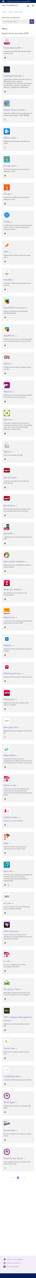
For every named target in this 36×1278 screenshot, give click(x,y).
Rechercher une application (11, 17)
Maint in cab (10, 785)
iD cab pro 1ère (12, 989)
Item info (8, 871)
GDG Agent (10, 1102)
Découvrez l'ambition (13, 1263)
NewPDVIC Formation (15, 307)
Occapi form (10, 166)
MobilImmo (10, 617)
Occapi (7, 194)
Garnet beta (10, 1130)
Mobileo (8, 645)
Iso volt (7, 903)
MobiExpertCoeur (13, 673)
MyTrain (8, 419)
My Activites (10, 477)
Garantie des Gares (13, 1158)
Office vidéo (10, 138)
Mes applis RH (11, 727)
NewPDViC (9, 335)
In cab (7, 961)
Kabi (6, 843)
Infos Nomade (11, 931)
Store (10, 12)
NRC (6, 251)
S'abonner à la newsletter (14, 1259)
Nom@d (8, 279)
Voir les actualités (12, 1266)
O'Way (7, 222)
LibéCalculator (11, 817)
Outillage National (13, 76)
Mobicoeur (9, 699)
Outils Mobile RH (12, 48)
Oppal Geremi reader (15, 110)
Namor (7, 363)
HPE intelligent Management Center (18, 1019)
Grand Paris (10, 1048)
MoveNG (8, 533)
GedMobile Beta (12, 1076)
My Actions (9, 505)
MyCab (7, 451)
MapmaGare (10, 755)
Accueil (4, 12)
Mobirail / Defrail (12, 589)
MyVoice (8, 391)
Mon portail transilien (14, 561)
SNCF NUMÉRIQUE (10, 5)
